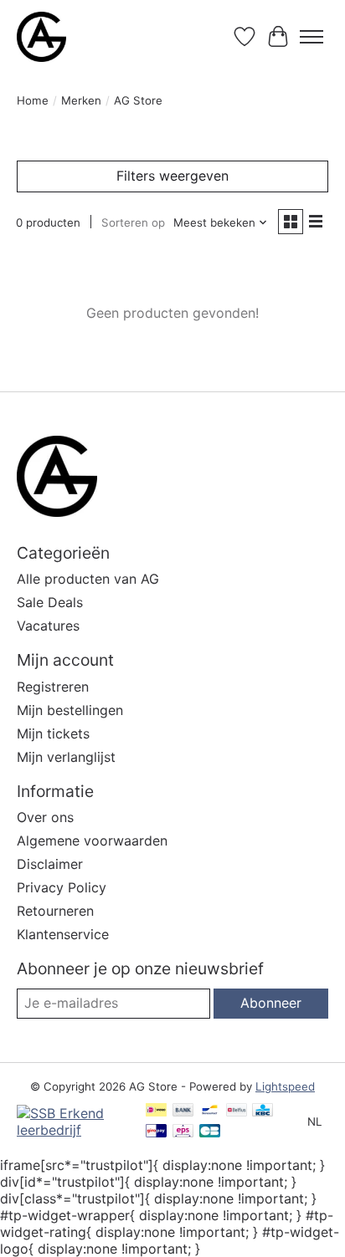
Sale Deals (50, 602)
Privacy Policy (61, 887)
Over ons (45, 817)
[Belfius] (236, 1111)
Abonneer (270, 1002)
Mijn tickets (53, 733)
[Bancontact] (209, 1111)
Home (33, 100)
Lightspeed (285, 1086)
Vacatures (48, 625)
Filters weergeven (172, 175)
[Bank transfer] (183, 1111)
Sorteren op (133, 222)
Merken (81, 100)
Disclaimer (50, 864)
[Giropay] (156, 1132)
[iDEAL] (156, 1111)
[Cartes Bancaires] (209, 1132)
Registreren (53, 686)
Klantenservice (63, 934)
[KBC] (262, 1111)
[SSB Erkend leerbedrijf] (73, 1130)
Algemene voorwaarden (92, 840)
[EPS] (182, 1132)
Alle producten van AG (88, 578)
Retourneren (55, 910)
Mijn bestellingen (70, 710)
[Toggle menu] (311, 37)
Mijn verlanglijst (66, 757)
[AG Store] (41, 37)
